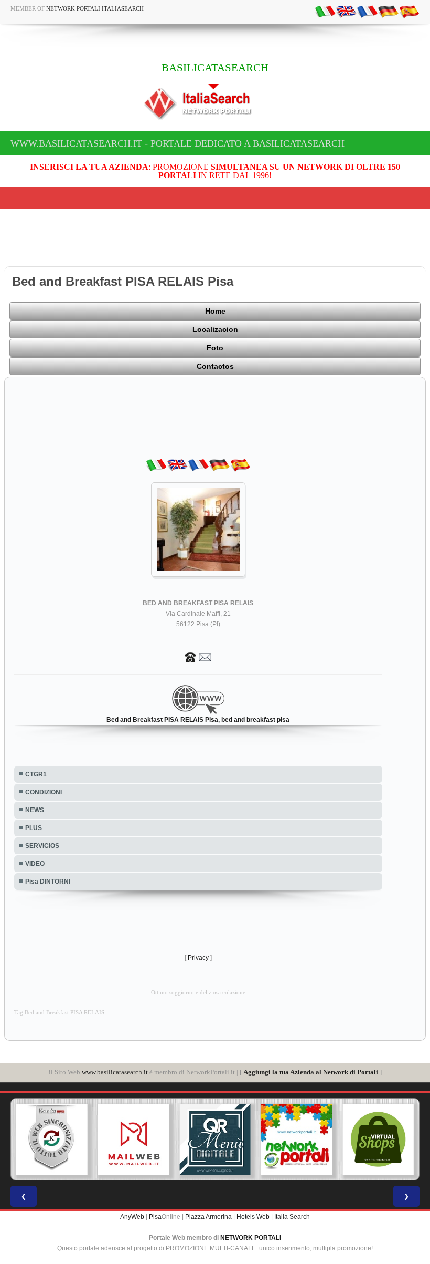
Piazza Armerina (208, 1216)
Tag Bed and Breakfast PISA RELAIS (59, 1013)
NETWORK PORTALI (250, 1237)
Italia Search (292, 1216)
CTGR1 (36, 774)
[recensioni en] (346, 11)
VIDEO (35, 863)
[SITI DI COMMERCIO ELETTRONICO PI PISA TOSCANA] (378, 1139)
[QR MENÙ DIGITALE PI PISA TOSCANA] (215, 1139)
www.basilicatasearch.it (115, 1072)
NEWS (34, 810)
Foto (215, 348)
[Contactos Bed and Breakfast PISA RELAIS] (198, 656)
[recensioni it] (325, 11)
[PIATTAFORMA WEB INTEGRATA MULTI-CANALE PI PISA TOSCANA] (52, 1139)
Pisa (155, 1216)
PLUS (33, 828)
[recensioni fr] (367, 11)
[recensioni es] (409, 11)
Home (215, 311)
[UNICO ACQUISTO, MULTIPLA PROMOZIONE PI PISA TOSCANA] (296, 1139)
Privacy (198, 957)
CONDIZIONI (43, 792)
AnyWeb (132, 1216)
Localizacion (215, 329)
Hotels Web (253, 1216)
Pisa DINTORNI (47, 881)
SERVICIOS (42, 845)
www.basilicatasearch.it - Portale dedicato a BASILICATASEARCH (177, 143)
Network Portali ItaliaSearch (95, 8)
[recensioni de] (388, 11)
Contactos (215, 366)
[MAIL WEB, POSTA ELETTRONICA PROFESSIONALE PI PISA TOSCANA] (133, 1139)
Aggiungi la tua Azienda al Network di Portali (310, 1072)
